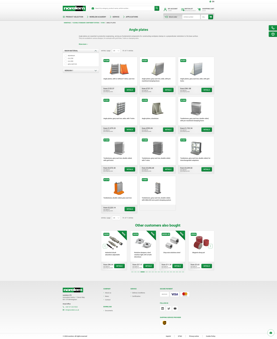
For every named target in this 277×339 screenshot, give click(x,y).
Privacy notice (194, 336)
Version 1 (69, 71)
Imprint (168, 336)
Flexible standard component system (86, 23)
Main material (71, 51)
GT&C (180, 336)
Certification (136, 296)
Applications (132, 17)
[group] (114, 250)
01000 (103, 23)
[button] (105, 246)
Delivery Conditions (138, 293)
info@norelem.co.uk (72, 310)
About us (108, 293)
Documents (109, 310)
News (107, 296)
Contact (107, 300)
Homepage (67, 22)
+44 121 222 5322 (71, 307)
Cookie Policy (210, 336)
